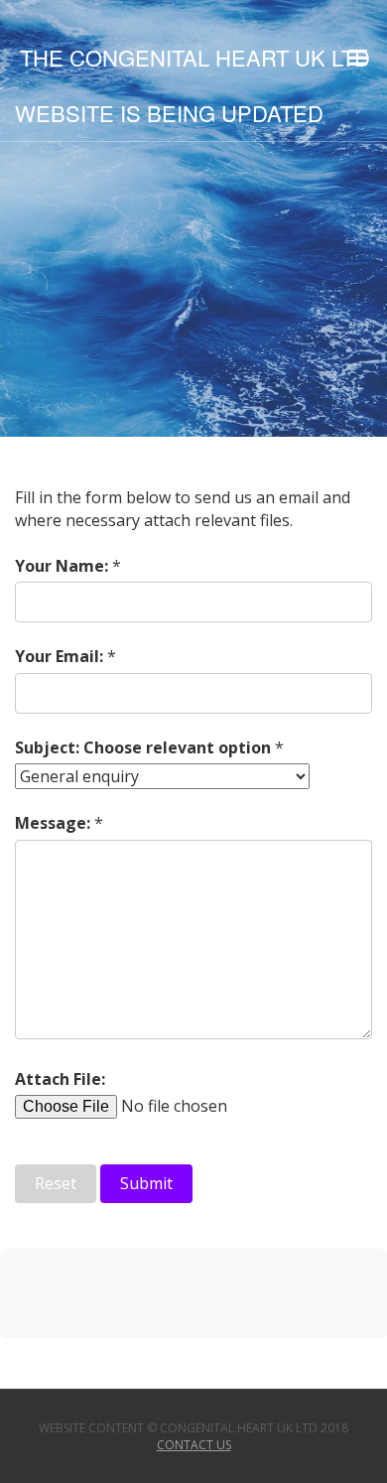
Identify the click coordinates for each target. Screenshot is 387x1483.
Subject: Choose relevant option (143, 747)
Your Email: (59, 656)
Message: (52, 823)
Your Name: (61, 566)
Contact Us (194, 1444)
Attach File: (60, 1079)
